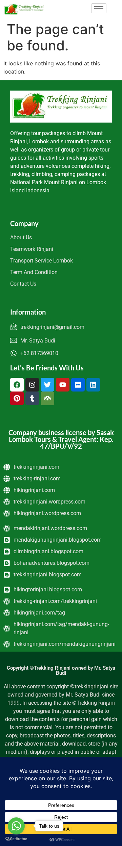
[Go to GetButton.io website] (16, 839)
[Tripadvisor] (47, 398)
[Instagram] (32, 385)
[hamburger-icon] (98, 8)
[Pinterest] (17, 398)
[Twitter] (47, 385)
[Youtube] (62, 385)
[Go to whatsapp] (16, 825)
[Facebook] (17, 385)
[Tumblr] (32, 398)
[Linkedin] (93, 385)
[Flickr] (78, 385)
